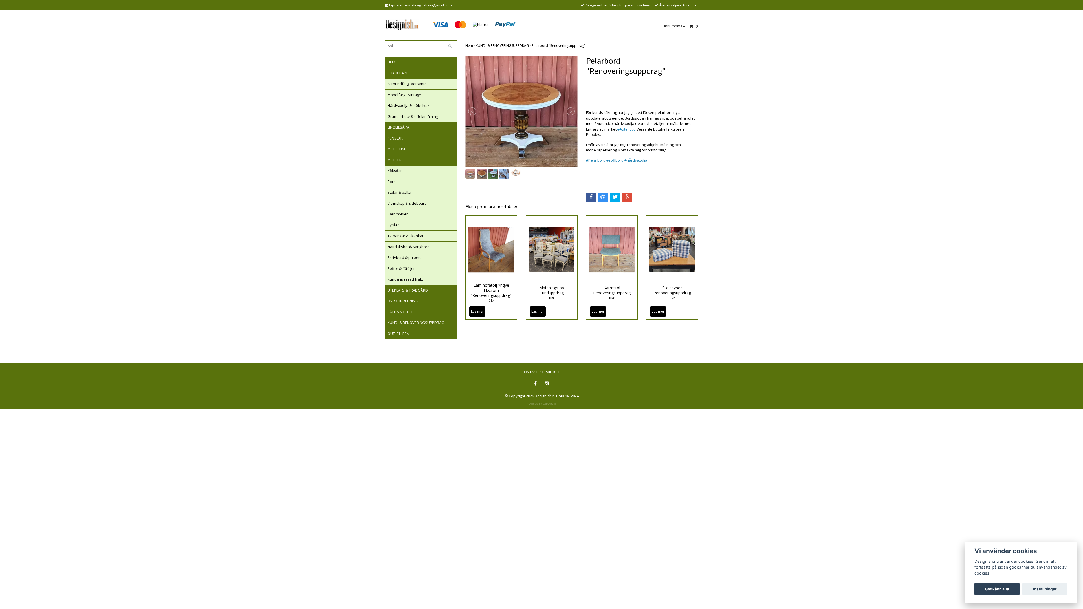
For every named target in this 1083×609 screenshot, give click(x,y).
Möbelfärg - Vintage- (405, 94)
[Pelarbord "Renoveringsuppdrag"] (521, 111)
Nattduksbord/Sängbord (409, 246)
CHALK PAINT (398, 73)
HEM (391, 62)
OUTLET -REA (398, 333)
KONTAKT (530, 371)
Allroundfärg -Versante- (408, 83)
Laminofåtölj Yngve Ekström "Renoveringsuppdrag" (491, 290)
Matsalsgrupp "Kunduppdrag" (551, 290)
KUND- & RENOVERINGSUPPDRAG (416, 322)
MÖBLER (395, 159)
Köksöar (395, 170)
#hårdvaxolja (635, 160)
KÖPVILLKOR (550, 371)
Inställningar (1045, 589)
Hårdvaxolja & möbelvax (409, 105)
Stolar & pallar (400, 192)
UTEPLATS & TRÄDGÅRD (408, 290)
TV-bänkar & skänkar (406, 235)
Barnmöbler (398, 214)
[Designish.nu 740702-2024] (402, 24)
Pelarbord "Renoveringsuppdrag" (559, 45)
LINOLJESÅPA (398, 127)
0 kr (491, 300)
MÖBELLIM (396, 148)
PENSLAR (395, 138)
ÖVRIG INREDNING (403, 300)
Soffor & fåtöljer (401, 268)
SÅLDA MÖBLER (401, 311)
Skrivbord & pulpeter (405, 257)
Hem (470, 45)
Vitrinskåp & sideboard (407, 203)
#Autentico (626, 129)
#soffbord (615, 160)
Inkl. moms (673, 25)
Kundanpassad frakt (405, 279)
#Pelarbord (596, 160)
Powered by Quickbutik (541, 403)
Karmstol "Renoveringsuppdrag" (611, 290)
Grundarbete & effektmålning (413, 116)
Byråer (393, 225)
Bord (392, 181)
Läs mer (477, 311)
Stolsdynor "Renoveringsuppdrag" (672, 290)
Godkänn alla (997, 589)
